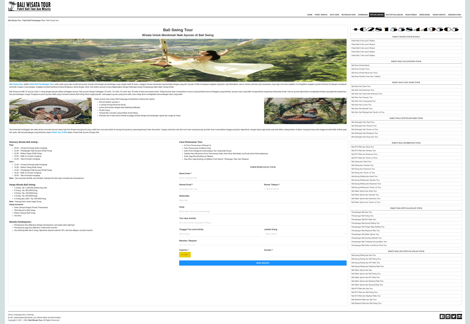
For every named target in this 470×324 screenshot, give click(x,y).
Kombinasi (363, 15)
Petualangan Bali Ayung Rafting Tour (366, 223)
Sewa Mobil (424, 15)
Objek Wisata (439, 15)
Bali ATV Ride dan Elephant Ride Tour (366, 296)
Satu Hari (334, 15)
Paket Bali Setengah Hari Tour (406, 118)
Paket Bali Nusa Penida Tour (406, 61)
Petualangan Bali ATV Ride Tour (364, 219)
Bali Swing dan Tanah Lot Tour (363, 173)
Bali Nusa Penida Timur (361, 69)
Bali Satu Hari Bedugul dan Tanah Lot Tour (368, 112)
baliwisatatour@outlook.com (25, 317)
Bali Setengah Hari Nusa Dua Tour (365, 137)
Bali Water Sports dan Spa (362, 270)
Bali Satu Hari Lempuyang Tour (364, 101)
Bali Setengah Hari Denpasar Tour (365, 133)
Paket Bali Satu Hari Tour (406, 82)
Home (309, 15)
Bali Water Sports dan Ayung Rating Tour (367, 285)
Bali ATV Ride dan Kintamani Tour (364, 154)
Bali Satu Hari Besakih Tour (362, 108)
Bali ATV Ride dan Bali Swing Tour (365, 292)
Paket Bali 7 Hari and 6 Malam (363, 55)
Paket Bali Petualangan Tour (406, 208)
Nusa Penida (411, 15)
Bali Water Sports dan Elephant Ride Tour (368, 281)
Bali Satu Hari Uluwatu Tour (362, 97)
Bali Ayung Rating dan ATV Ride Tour (366, 263)
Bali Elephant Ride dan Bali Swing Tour (367, 303)
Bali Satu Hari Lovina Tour (362, 105)
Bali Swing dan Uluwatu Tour (363, 165)
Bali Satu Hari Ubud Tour (361, 86)
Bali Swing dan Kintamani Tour (363, 169)
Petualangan (376, 15)
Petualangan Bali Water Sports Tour (365, 234)
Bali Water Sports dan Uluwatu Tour (365, 195)
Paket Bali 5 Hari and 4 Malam (363, 48)
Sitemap (30, 315)
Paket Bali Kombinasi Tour (406, 143)
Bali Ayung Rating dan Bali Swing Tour (366, 259)
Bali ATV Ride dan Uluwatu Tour (364, 150)
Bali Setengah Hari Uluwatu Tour (364, 126)
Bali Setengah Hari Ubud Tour (363, 122)
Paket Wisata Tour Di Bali (406, 37)
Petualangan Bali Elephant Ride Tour (366, 231)
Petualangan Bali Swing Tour (363, 216)
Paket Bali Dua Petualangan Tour (406, 251)
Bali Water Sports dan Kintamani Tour (366, 198)
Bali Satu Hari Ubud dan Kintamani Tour (367, 94)
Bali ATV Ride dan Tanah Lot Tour (364, 158)
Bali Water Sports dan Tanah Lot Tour (366, 202)
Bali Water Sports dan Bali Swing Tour (366, 274)
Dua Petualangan (394, 15)
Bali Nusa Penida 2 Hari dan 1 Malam (366, 76)
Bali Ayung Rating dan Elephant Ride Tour (368, 266)
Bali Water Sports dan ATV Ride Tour (366, 277)
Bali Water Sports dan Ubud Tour (364, 191)
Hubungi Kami (454, 15)
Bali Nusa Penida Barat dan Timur (365, 73)
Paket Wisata (321, 15)
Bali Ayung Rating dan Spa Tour (364, 255)
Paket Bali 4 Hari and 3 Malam (363, 44)
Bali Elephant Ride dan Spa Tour (364, 299)
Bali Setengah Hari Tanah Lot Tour (365, 129)
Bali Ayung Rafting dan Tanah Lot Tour (366, 187)
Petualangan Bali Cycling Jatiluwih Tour (367, 238)
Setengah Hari (348, 15)
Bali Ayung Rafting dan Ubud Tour (365, 176)
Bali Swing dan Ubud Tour (361, 161)
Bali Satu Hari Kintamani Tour (363, 90)
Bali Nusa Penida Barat (360, 65)
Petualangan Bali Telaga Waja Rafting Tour (368, 227)
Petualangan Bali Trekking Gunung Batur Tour (369, 242)
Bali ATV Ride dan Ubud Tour (363, 147)
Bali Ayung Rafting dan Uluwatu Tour (366, 180)
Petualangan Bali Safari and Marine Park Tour (369, 245)
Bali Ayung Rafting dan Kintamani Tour (366, 184)
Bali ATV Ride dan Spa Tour (362, 288)
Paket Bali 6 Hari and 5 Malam (363, 52)
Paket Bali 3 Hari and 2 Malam (363, 41)
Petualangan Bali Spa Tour (362, 212)
